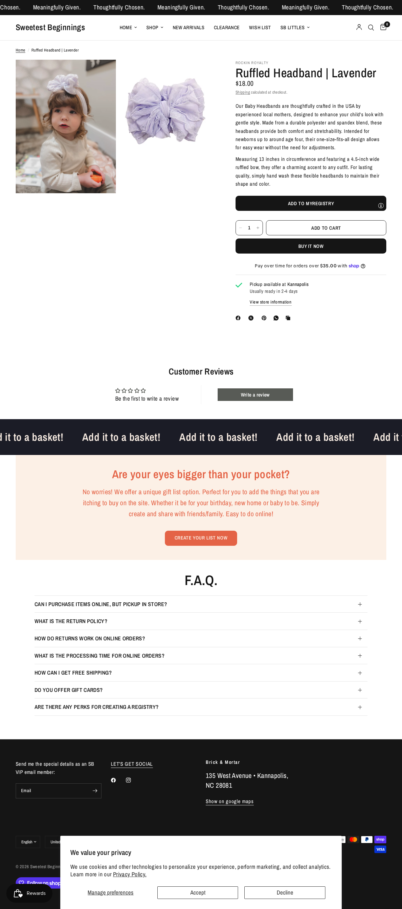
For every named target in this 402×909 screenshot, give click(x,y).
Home (126, 27)
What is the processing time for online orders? (100, 655)
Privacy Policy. (130, 874)
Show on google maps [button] (230, 801)
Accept (197, 892)
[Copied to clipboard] (289, 318)
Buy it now (310, 246)
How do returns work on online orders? (90, 638)
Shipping (243, 92)
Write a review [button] (255, 394)
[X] (252, 318)
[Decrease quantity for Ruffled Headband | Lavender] (240, 228)
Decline (285, 892)
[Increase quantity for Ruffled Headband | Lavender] (258, 228)
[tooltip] (381, 205)
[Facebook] (239, 318)
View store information (271, 302)
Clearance (227, 27)
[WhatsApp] (277, 318)
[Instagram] (133, 780)
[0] (381, 27)
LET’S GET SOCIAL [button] (132, 764)
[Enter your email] (95, 790)
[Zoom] (103, 73)
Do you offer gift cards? (69, 689)
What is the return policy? (71, 621)
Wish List (260, 27)
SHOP (152, 27)
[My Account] (359, 27)
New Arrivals (189, 27)
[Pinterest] (265, 318)
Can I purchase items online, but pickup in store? (101, 604)
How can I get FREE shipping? (73, 672)
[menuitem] (128, 27)
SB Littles (292, 27)
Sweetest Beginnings (50, 27)
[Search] (371, 27)
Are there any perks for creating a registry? (97, 706)
